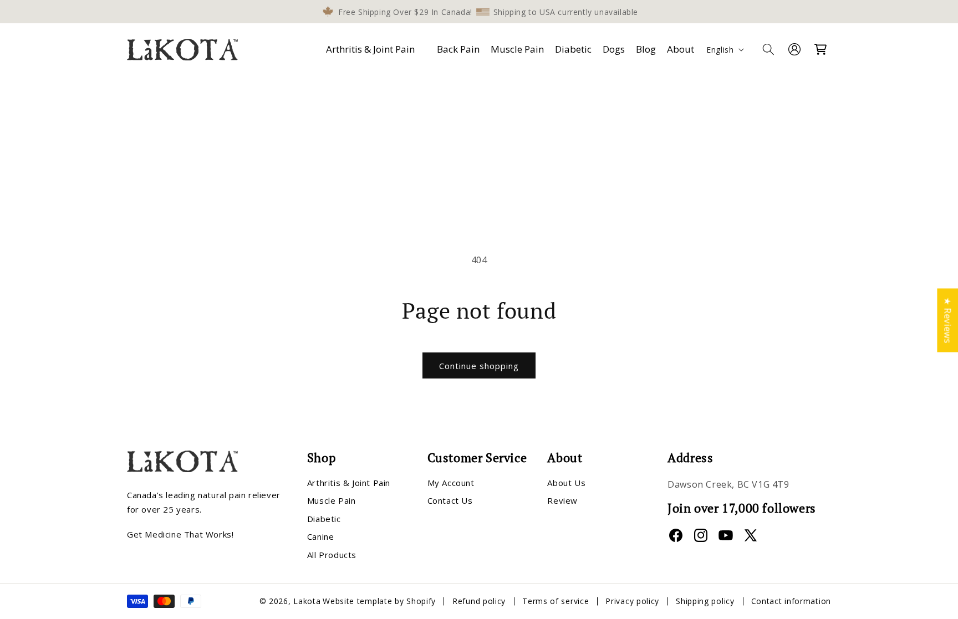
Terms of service (555, 601)
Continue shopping (479, 365)
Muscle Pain (331, 500)
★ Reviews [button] (947, 320)
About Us (566, 482)
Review (562, 500)
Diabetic (324, 518)
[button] (372, 49)
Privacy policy (632, 601)
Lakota (306, 601)
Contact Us (450, 500)
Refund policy (479, 601)
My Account (451, 482)
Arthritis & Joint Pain (370, 49)
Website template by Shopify (379, 601)
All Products (331, 554)
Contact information (791, 601)
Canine (320, 536)
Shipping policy (705, 601)
